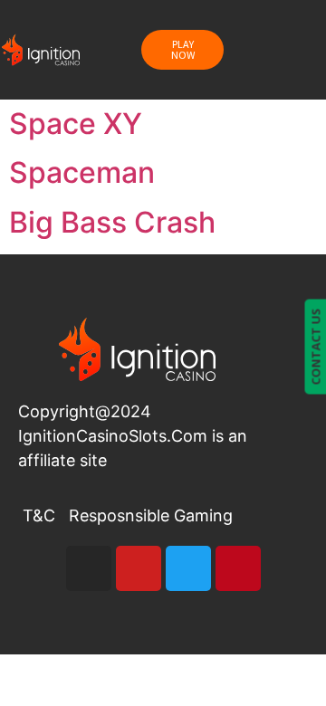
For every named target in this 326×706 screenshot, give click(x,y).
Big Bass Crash (112, 222)
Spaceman (82, 172)
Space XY (75, 123)
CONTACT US (315, 346)
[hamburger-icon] (275, 50)
